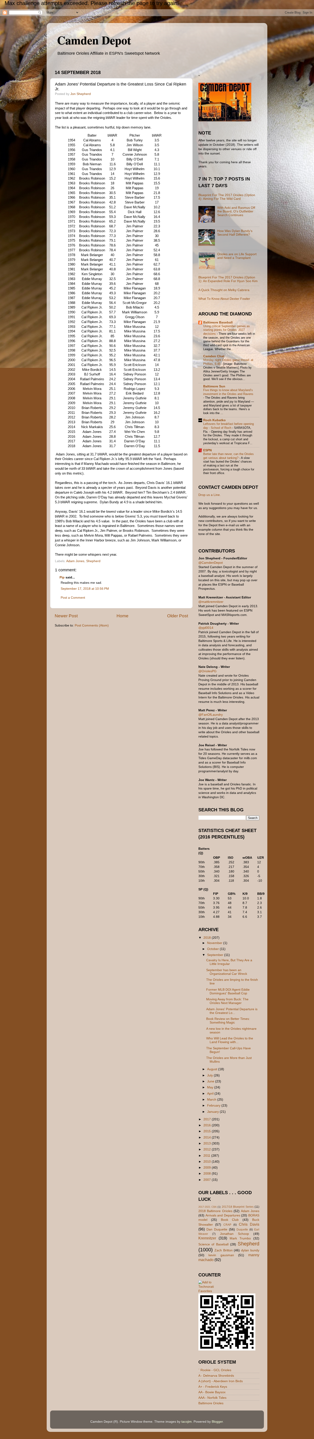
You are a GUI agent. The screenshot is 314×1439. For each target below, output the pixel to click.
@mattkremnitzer (210, 602)
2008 (207, 1173)
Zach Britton (223, 1250)
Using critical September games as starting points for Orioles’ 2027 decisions (226, 329)
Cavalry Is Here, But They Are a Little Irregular (229, 962)
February (214, 1105)
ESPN (207, 450)
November (215, 943)
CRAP (227, 1224)
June (211, 1081)
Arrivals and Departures (223, 1215)
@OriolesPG (207, 671)
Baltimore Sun (214, 386)
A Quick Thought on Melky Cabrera (223, 290)
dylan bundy (250, 1250)
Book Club (230, 1220)
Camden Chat (213, 356)
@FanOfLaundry (210, 714)
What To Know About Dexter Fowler (224, 298)
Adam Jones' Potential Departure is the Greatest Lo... (231, 1011)
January (213, 1111)
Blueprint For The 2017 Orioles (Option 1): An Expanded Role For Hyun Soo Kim (228, 279)
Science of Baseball (213, 1244)
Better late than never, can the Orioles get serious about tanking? (228, 456)
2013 (207, 1143)
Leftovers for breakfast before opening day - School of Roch (228, 425)
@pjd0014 (205, 627)
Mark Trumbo (240, 1238)
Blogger (217, 1421)
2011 (207, 1155)
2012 (207, 1149)
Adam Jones (75, 561)
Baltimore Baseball (218, 322)
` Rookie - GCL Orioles (214, 1370)
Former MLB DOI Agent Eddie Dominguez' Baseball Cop (228, 991)
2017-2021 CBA (207, 1206)
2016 (207, 1125)
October (213, 949)
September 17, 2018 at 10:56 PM (85, 588)
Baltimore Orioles (210, 1403)
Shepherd (93, 561)
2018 (207, 937)
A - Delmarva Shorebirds (216, 1375)
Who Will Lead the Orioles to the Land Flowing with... (229, 1040)
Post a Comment (73, 597)
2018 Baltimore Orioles (215, 1211)
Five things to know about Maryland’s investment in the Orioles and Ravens (228, 392)
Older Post (177, 615)
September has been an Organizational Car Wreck (226, 972)
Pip (62, 577)
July (210, 1075)
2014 (207, 1137)
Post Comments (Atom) (92, 625)
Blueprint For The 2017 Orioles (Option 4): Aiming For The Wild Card (226, 196)
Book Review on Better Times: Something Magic (228, 1020)
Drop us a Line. (209, 495)
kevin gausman (221, 1255)
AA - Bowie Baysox (212, 1392)
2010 (207, 1161)
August (212, 1069)
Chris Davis (249, 1224)
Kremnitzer (207, 1238)
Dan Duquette (216, 1229)
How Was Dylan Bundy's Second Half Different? (234, 232)
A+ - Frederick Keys (212, 1386)
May (210, 1087)
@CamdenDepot (210, 562)
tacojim (186, 1421)
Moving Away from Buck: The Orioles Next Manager (227, 1001)
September (215, 955)
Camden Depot (94, 39)
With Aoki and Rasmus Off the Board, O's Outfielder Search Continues (236, 211)
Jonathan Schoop (234, 1234)
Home (122, 615)
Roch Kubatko (214, 420)
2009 (207, 1167)
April (210, 1093)
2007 (207, 1180)
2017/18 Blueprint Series (238, 1206)
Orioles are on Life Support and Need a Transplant (237, 256)
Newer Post (66, 615)
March (212, 1099)
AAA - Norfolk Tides (212, 1397)
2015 (207, 1131)
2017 (207, 1119)
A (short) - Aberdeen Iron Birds (220, 1381)
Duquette (242, 1229)
